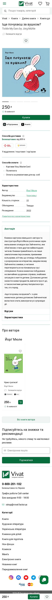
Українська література (14, 529)
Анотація (9, 228)
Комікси (6, 549)
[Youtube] (26, 577)
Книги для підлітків (12, 539)
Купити (26, 117)
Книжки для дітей (11, 534)
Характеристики (13, 317)
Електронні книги (11, 559)
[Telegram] (33, 577)
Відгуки (8, 311)
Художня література (12, 524)
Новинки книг (9, 564)
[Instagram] (11, 577)
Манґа (5, 554)
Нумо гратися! (10, 382)
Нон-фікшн (8, 544)
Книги (5, 519)
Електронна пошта (17, 450)
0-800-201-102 (11, 484)
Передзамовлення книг (15, 569)
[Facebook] (18, 577)
